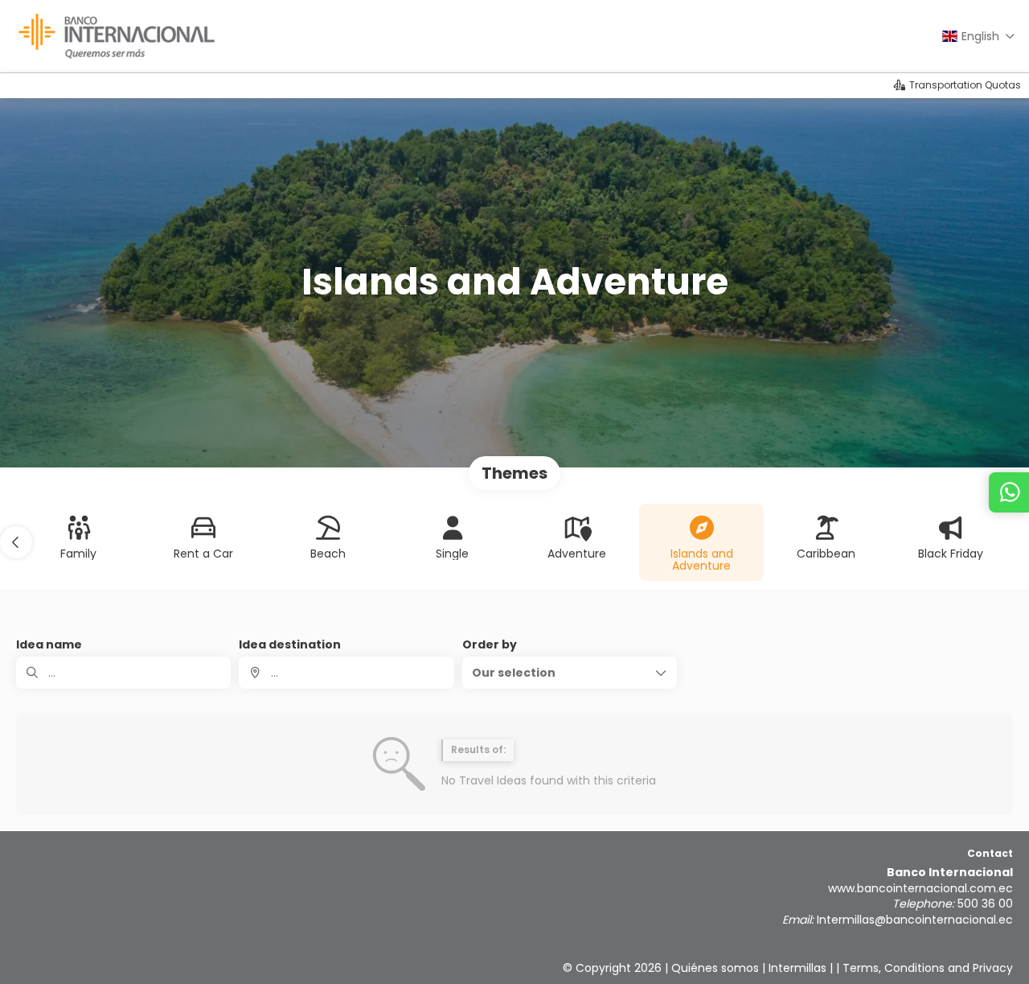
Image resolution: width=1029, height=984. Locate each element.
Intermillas (797, 968)
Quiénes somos (715, 968)
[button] (16, 542)
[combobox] (346, 673)
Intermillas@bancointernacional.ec (915, 920)
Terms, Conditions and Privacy (927, 968)
